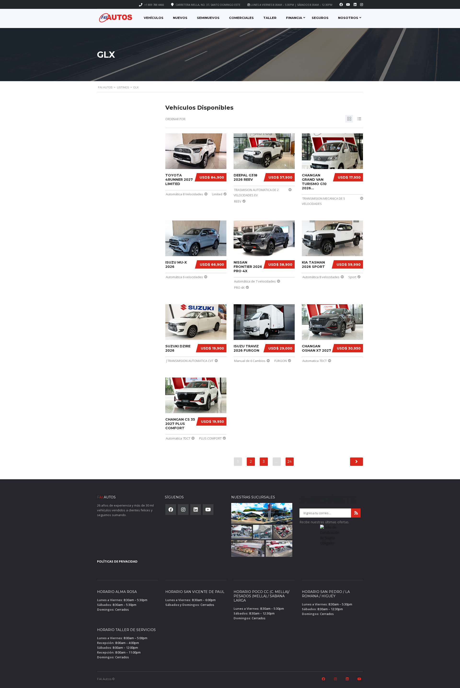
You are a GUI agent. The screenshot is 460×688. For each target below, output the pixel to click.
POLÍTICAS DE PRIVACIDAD (117, 561)
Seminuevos (208, 18)
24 (290, 461)
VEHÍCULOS (153, 18)
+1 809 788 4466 (154, 4)
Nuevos (180, 18)
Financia (294, 18)
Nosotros (348, 18)
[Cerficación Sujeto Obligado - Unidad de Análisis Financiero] (330, 537)
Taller (269, 18)
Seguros (320, 18)
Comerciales (241, 18)
